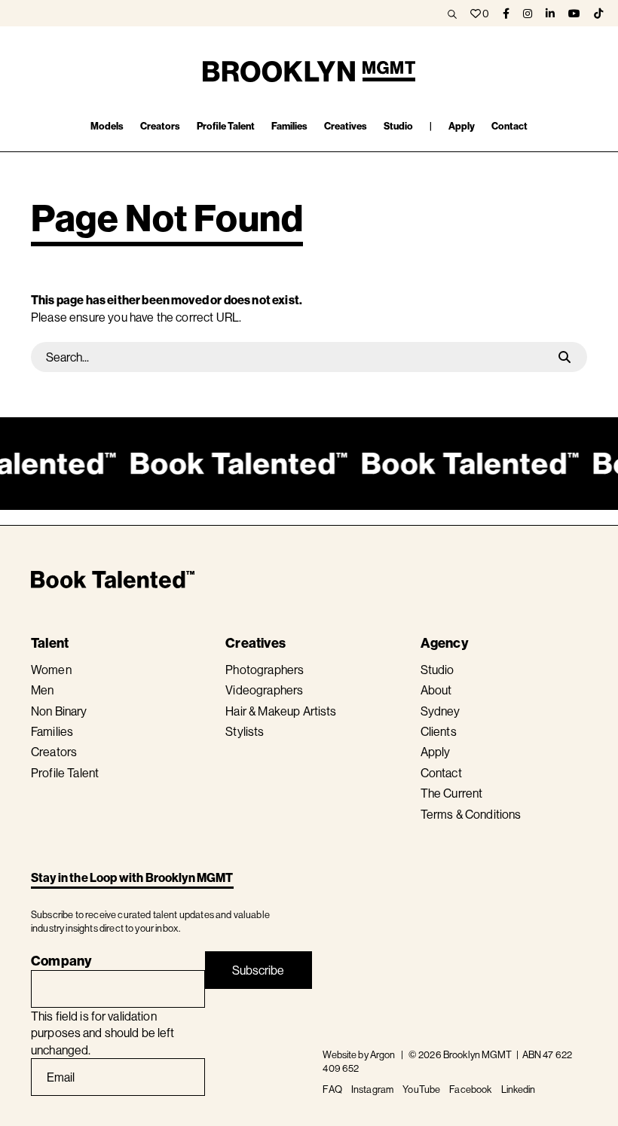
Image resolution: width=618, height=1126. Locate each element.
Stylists (244, 731)
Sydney (440, 711)
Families (52, 731)
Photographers (264, 669)
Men (42, 689)
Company (61, 960)
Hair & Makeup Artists (280, 711)
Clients (439, 731)
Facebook (470, 1089)
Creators (54, 751)
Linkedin (518, 1089)
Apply (436, 751)
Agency (445, 642)
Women (51, 669)
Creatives (255, 642)
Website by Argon (359, 1054)
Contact (441, 772)
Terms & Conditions (471, 814)
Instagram (372, 1089)
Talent (50, 642)
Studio (437, 669)
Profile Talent (65, 772)
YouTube (421, 1089)
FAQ (332, 1089)
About (436, 689)
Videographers (264, 689)
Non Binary (59, 711)
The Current (452, 793)
